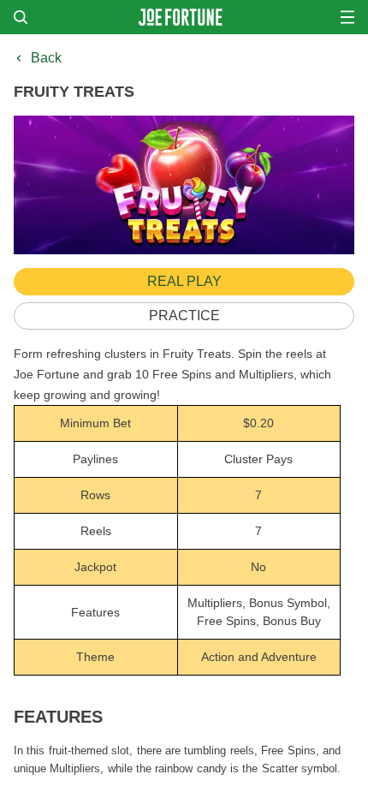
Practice (184, 315)
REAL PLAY (184, 281)
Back (46, 58)
